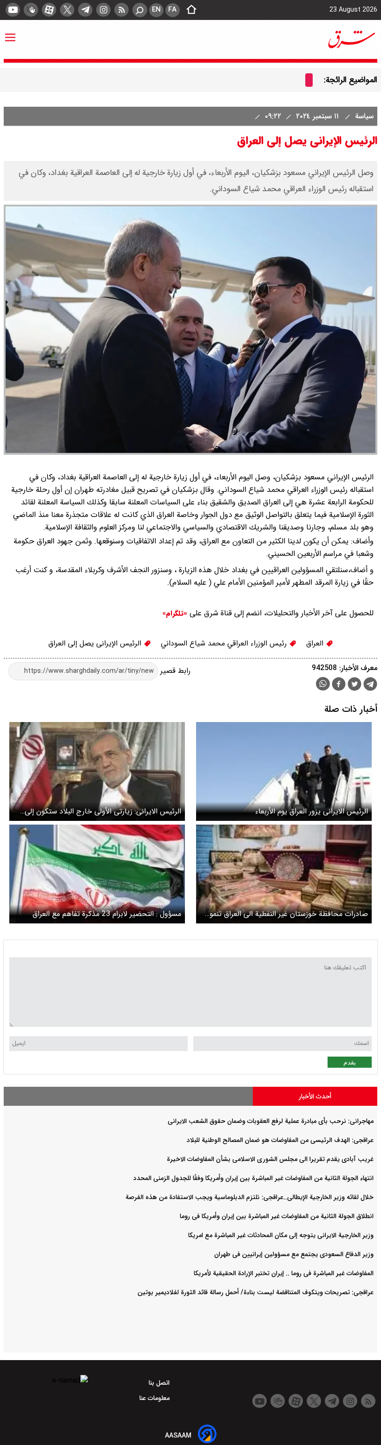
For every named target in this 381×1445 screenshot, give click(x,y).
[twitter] (67, 10)
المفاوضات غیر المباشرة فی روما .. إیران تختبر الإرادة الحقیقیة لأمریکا (284, 1273)
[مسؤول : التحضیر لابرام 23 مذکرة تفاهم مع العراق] (97, 874)
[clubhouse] (31, 10)
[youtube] (13, 10)
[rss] (121, 10)
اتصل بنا (160, 1383)
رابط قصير (174, 671)
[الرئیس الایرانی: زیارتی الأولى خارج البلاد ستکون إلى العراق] (97, 771)
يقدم (349, 1062)
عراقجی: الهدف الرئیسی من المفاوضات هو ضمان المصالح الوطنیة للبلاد (280, 1140)
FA (172, 9)
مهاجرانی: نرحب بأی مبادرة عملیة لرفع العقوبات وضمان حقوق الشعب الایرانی (271, 1121)
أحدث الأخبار (315, 1096)
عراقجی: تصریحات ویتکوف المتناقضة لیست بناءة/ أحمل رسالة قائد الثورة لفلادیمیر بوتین (256, 1292)
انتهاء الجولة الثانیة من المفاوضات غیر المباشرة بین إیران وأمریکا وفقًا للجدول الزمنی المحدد (253, 1178)
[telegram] (85, 10)
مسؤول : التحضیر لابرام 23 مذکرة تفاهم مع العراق (107, 914)
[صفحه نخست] (189, 10)
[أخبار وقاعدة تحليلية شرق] (351, 39)
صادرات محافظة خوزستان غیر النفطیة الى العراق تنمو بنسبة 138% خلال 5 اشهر (289, 914)
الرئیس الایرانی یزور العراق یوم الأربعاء (311, 811)
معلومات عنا (155, 1398)
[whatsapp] (323, 683)
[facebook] (339, 685)
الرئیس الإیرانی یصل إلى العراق (96, 643)
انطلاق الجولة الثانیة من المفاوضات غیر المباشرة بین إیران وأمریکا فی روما (277, 1216)
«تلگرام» (174, 613)
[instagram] (103, 10)
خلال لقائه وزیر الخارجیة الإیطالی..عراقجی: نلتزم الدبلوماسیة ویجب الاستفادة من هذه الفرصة (249, 1197)
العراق (316, 643)
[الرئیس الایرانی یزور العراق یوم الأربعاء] (284, 771)
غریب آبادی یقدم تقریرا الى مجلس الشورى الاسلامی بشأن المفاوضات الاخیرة (270, 1159)
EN (156, 9)
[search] (139, 10)
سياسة (363, 116)
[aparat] (49, 10)
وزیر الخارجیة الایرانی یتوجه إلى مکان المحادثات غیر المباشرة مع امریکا (281, 1235)
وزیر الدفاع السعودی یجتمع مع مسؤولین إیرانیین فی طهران (294, 1254)
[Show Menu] (10, 33)
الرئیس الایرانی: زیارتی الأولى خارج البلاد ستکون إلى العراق (103, 811)
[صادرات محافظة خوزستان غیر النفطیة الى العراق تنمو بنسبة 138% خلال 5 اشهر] (284, 874)
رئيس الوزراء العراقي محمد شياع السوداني (225, 643)
